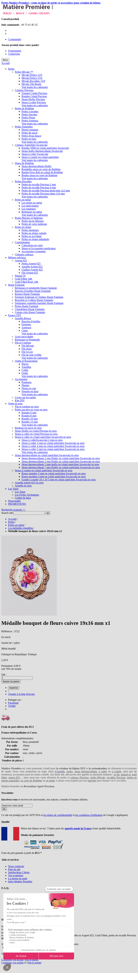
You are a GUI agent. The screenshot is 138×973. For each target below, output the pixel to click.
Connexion (14, 53)
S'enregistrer (14, 50)
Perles (11, 522)
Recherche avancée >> (13, 509)
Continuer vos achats (12, 959)
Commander (14, 39)
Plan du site (14, 869)
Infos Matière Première (20, 881)
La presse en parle (17, 878)
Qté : (4, 674)
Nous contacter (16, 866)
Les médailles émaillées (20, 528)
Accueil (5, 63)
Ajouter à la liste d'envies (21, 694)
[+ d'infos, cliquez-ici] (43, 849)
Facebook (13, 702)
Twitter (12, 705)
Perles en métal (16, 525)
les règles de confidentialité (57, 815)
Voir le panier (31, 959)
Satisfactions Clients (18, 872)
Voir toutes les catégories (35, 87)
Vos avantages (15, 875)
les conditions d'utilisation (88, 815)
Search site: (7, 512)
